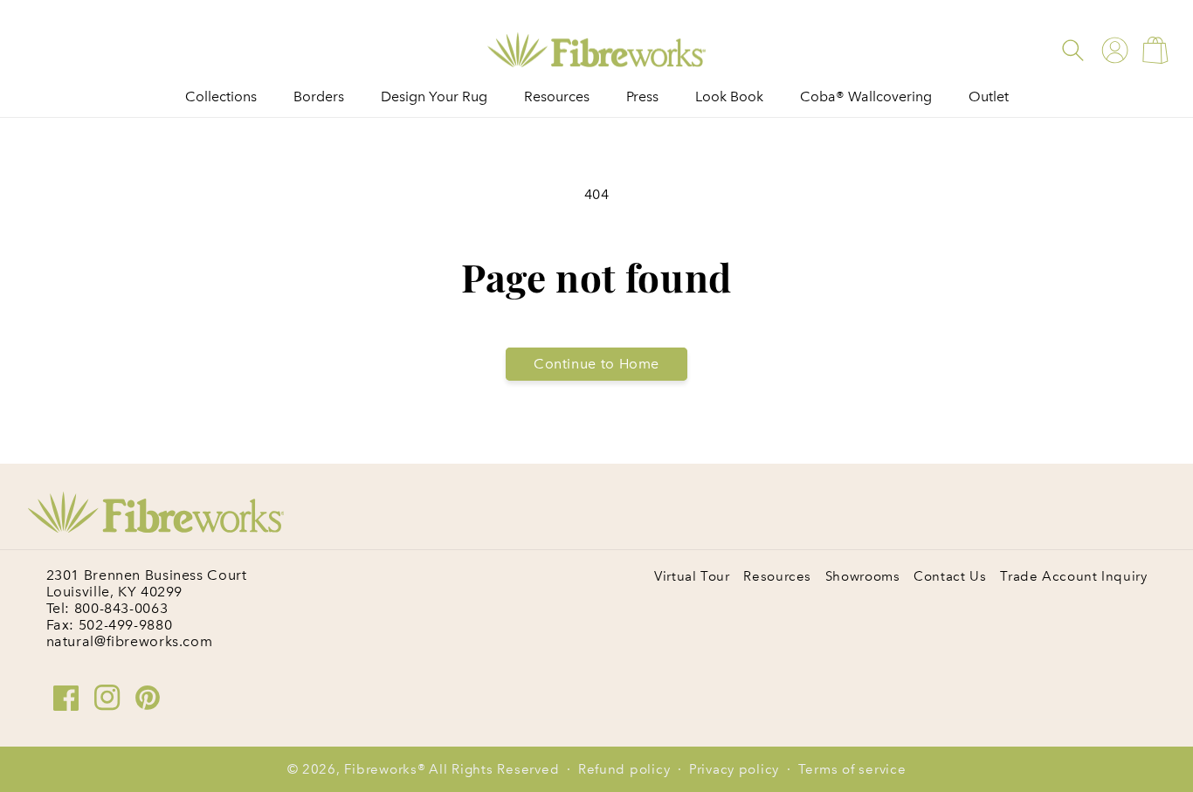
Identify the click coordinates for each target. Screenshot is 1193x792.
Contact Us (950, 576)
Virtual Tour (692, 576)
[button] (1072, 50)
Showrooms (862, 576)
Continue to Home (596, 363)
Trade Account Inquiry (1073, 576)
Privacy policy (734, 769)
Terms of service (852, 769)
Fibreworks (380, 769)
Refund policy (624, 769)
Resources (777, 576)
